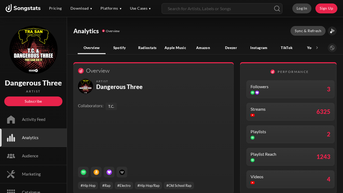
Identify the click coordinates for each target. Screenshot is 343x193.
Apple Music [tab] (175, 48)
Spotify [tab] (119, 48)
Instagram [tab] (258, 48)
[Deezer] (109, 172)
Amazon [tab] (203, 48)
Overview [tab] (92, 48)
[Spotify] (83, 172)
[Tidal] (122, 172)
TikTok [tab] (286, 48)
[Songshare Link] (332, 31)
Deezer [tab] (231, 48)
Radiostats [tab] (147, 48)
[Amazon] (96, 172)
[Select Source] (332, 47)
